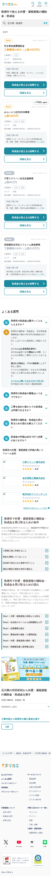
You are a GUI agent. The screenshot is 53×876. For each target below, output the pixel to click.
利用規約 (4, 787)
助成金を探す (8, 816)
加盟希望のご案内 (36, 832)
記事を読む (7, 820)
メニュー (45, 6)
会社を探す (7, 812)
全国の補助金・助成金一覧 (13, 699)
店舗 (31, 820)
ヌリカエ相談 (34, 795)
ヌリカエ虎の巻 (35, 799)
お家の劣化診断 (35, 787)
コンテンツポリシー (9, 783)
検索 (33, 6)
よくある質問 (6, 779)
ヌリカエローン (35, 791)
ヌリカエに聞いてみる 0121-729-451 (27, 380)
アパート (32, 816)
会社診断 (32, 783)
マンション (33, 812)
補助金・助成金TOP (23, 753)
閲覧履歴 (39, 6)
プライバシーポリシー (9, 791)
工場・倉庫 (33, 824)
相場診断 (32, 778)
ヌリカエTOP (7, 753)
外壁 (7, 726)
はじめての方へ (7, 774)
